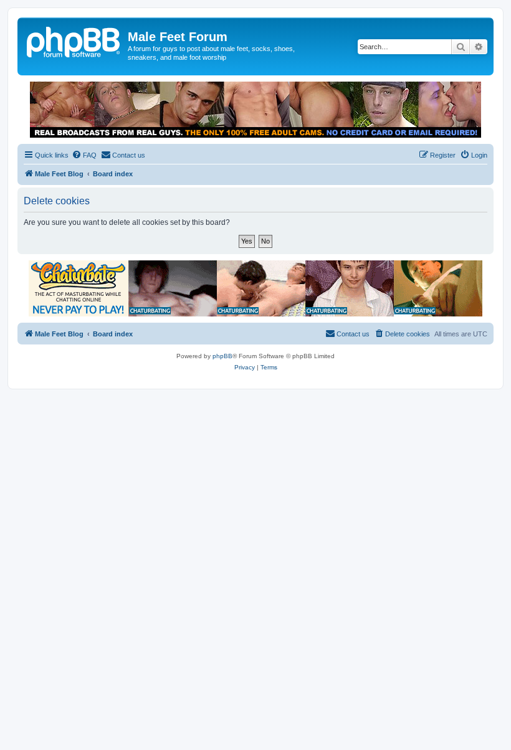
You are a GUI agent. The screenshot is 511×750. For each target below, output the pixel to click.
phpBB (222, 356)
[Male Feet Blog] (74, 40)
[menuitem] (84, 155)
